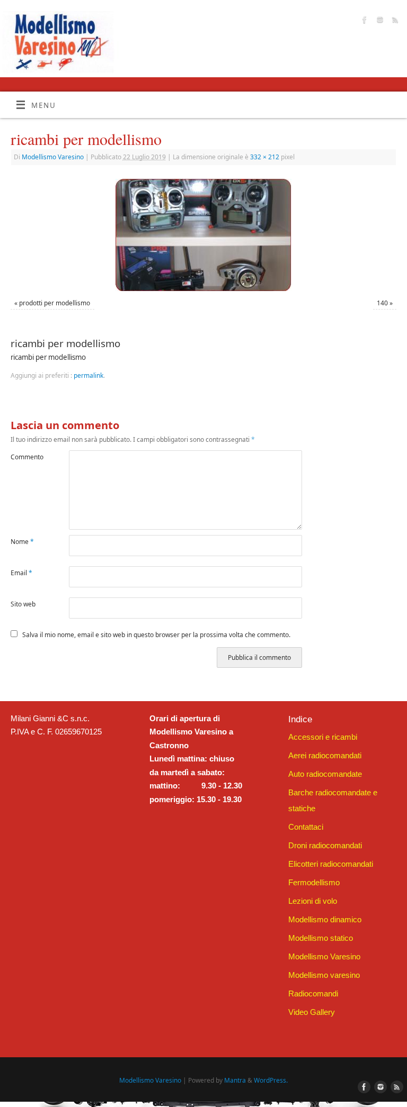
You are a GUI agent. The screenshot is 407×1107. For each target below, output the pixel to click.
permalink (88, 375)
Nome (22, 541)
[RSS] (394, 21)
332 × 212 (264, 156)
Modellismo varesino (324, 974)
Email (21, 572)
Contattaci (305, 826)
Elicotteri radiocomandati (330, 863)
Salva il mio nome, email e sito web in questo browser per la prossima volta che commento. (156, 634)
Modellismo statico (320, 937)
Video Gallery (311, 1012)
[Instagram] (378, 21)
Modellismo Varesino (53, 156)
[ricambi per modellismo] (203, 235)
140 (382, 302)
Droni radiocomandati (325, 845)
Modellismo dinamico (324, 919)
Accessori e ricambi (322, 736)
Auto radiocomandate (325, 773)
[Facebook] (363, 21)
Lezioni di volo (312, 900)
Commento (25, 456)
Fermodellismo (314, 882)
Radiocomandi (313, 993)
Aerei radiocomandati (324, 755)
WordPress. (271, 1080)
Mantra (235, 1080)
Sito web (23, 604)
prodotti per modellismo (54, 302)
